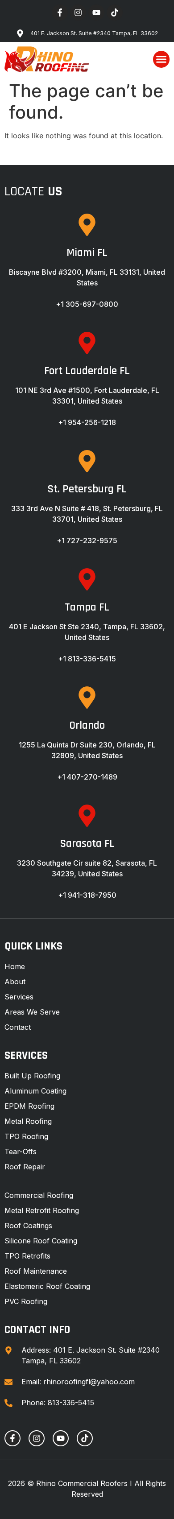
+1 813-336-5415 (87, 658)
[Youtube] (96, 12)
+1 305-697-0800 (87, 304)
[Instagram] (78, 12)
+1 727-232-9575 (87, 540)
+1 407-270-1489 (87, 776)
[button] (161, 59)
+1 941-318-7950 (87, 895)
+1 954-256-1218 (87, 422)
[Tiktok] (115, 12)
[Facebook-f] (60, 12)
